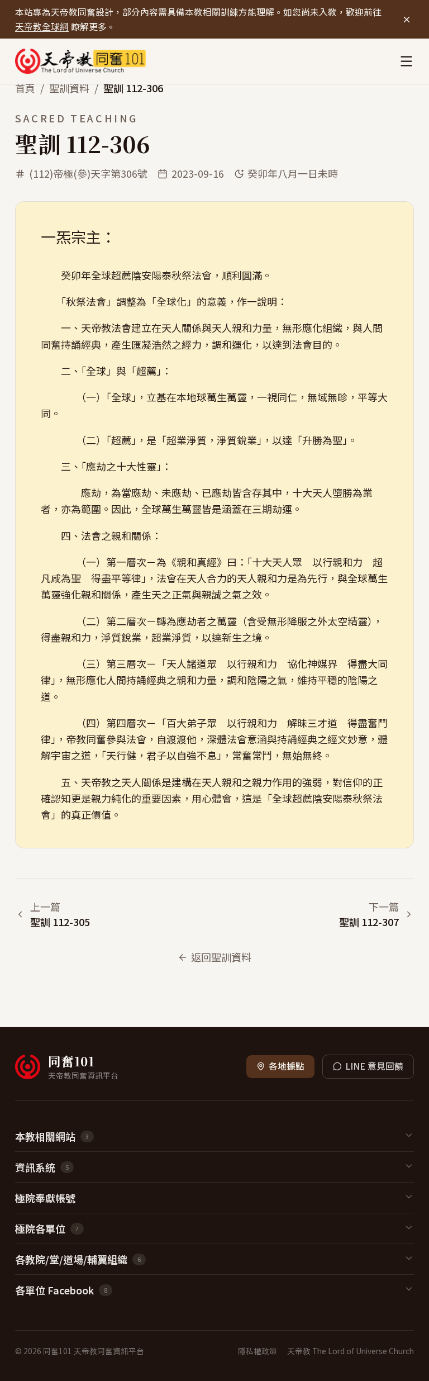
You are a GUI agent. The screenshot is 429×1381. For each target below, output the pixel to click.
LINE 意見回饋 (374, 1066)
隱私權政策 (257, 1351)
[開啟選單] (406, 61)
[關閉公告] (406, 19)
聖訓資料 (69, 87)
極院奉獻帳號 (45, 1197)
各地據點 (286, 1066)
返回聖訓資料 (221, 957)
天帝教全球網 (42, 26)
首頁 (25, 87)
